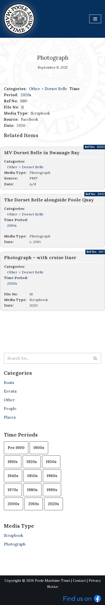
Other (34, 88)
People (10, 408)
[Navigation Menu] (95, 19)
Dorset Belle (56, 88)
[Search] (95, 358)
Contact (79, 580)
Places (10, 417)
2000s (13, 503)
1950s (32, 475)
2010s (12, 225)
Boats (9, 382)
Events (10, 391)
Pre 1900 (16, 447)
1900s (38, 447)
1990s (52, 489)
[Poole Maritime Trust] (19, 19)
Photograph (14, 544)
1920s (32, 461)
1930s (51, 461)
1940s (13, 475)
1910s (13, 461)
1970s (13, 489)
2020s (26, 94)
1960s (52, 475)
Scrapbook (13, 535)
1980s (32, 489)
